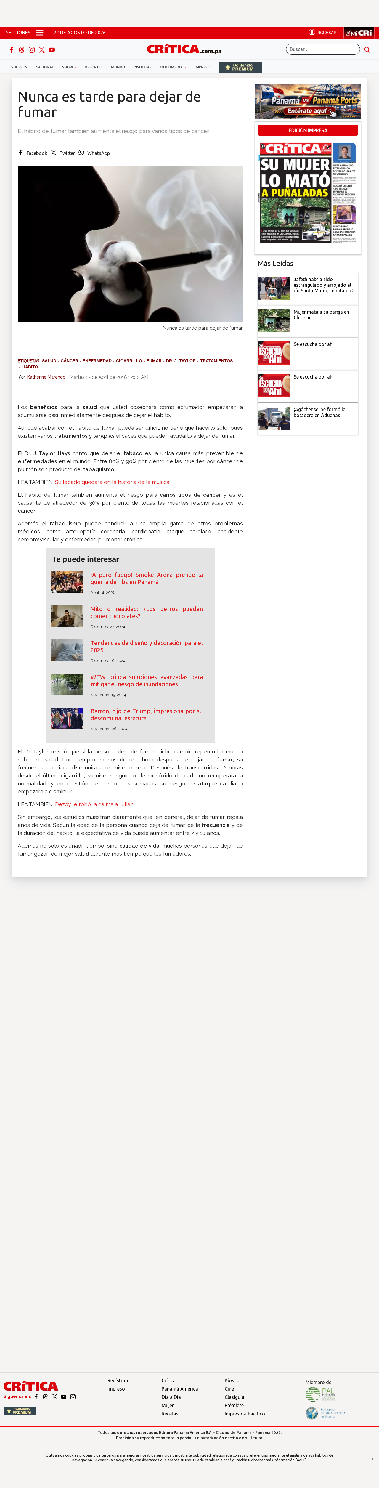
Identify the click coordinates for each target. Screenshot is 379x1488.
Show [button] (68, 67)
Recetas (170, 1413)
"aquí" (301, 1460)
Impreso (202, 67)
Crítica (169, 1380)
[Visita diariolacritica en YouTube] (64, 1396)
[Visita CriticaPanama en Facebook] (36, 1396)
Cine (229, 1388)
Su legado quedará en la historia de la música (112, 482)
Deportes (94, 67)
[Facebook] (12, 49)
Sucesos (19, 67)
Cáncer (69, 360)
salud (49, 360)
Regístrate (118, 1380)
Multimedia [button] (172, 67)
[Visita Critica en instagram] (73, 1396)
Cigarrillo (129, 360)
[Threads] (22, 49)
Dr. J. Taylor (181, 360)
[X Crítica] (42, 49)
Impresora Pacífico (245, 1413)
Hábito (30, 367)
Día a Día (171, 1397)
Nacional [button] (45, 67)
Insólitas (142, 67)
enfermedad (97, 360)
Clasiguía (234, 1397)
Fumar (154, 360)
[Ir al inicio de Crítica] (187, 48)
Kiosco (232, 1380)
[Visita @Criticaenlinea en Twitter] (46, 1396)
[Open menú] (39, 32)
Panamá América (180, 1388)
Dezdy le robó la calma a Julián (94, 804)
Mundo (118, 67)
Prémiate (234, 1405)
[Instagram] (32, 49)
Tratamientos (216, 360)
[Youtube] (51, 49)
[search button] (367, 49)
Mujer (168, 1405)
